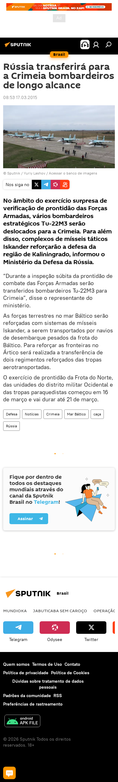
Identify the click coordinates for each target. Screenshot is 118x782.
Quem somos (16, 664)
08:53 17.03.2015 (20, 97)
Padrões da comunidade (27, 695)
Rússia (11, 426)
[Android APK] (22, 722)
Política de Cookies (70, 672)
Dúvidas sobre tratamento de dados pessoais (48, 684)
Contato (72, 664)
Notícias (32, 414)
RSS (57, 695)
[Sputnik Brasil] (19, 47)
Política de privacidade (25, 672)
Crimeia (52, 414)
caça (97, 414)
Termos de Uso (47, 664)
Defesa (11, 414)
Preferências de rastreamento (33, 704)
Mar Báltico (76, 414)
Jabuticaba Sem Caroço (60, 610)
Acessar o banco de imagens (73, 173)
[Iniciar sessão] (96, 44)
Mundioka (15, 610)
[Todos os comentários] (9, 773)
